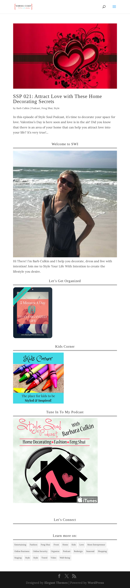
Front (56, 544)
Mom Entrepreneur (96, 544)
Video (53, 557)
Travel (44, 557)
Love (81, 544)
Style (57, 108)
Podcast (35, 108)
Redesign (78, 551)
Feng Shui (46, 108)
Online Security (40, 551)
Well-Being (65, 557)
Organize (55, 551)
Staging (18, 557)
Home (65, 544)
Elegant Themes (56, 583)
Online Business (21, 551)
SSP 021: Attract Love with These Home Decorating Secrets (57, 98)
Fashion (33, 544)
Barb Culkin (22, 108)
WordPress (96, 583)
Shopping (102, 551)
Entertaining (20, 544)
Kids (74, 544)
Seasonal (90, 551)
